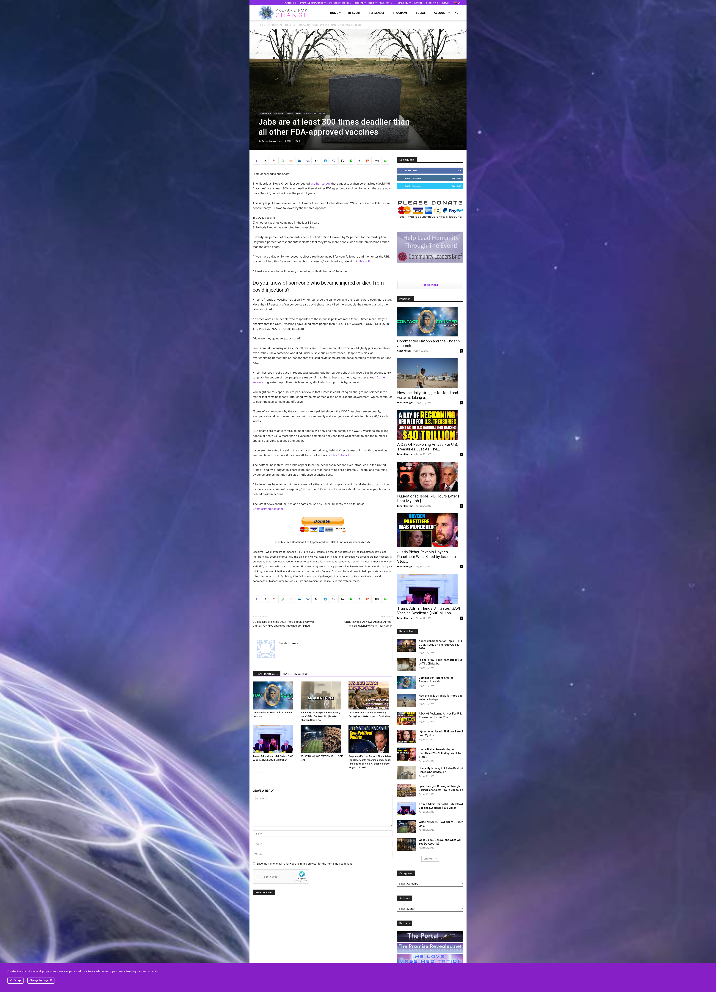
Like (458, 170)
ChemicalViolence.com (268, 509)
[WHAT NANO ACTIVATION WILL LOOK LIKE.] (323, 739)
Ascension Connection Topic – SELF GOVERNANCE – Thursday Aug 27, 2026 (441, 645)
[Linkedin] (299, 161)
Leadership (432, 2)
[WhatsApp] (282, 161)
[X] (265, 161)
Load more (429, 858)
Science (307, 113)
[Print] (342, 161)
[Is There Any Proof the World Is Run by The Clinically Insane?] (406, 664)
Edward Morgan (405, 402)
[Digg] (376, 161)
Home (334, 13)
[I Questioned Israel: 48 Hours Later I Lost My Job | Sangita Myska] (430, 477)
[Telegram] (325, 161)
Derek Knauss (269, 141)
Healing (359, 2)
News (298, 113)
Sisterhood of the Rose (339, 2)
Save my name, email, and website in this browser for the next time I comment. (305, 863)
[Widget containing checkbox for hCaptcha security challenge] (281, 876)
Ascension (290, 2)
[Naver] (385, 161)
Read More (430, 284)
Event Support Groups (311, 2)
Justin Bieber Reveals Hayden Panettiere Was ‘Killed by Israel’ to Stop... (426, 557)
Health (290, 113)
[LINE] (350, 161)
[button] (456, 13)
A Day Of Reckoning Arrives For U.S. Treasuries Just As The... (427, 446)
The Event (353, 13)
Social (420, 13)
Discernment (275, 24)
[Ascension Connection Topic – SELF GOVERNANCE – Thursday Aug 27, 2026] (406, 645)
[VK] (308, 161)
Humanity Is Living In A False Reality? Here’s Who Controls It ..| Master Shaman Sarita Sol (321, 716)
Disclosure (278, 113)
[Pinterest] (273, 161)
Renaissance (385, 2)
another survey (320, 183)
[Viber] (333, 161)
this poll (364, 261)
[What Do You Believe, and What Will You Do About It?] (406, 844)
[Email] (316, 161)
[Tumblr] (359, 161)
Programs (400, 13)
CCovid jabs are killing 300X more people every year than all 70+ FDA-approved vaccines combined (284, 623)
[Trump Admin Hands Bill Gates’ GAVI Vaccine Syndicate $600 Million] (275, 739)
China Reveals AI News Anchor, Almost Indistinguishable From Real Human (368, 623)
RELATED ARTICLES (266, 673)
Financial (417, 2)
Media (371, 2)
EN (459, 2)
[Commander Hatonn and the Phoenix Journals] (275, 695)
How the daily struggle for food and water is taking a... (427, 395)
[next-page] (261, 775)
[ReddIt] (290, 161)
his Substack (341, 455)
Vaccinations (319, 113)
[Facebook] (256, 161)
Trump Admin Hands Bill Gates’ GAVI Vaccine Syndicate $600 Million (428, 610)
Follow (456, 178)
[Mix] (368, 161)
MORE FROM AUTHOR (296, 673)
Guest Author (404, 350)
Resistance (376, 13)
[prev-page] (255, 775)
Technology (402, 2)
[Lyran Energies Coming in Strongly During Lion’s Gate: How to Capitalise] (370, 695)
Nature (446, 2)
